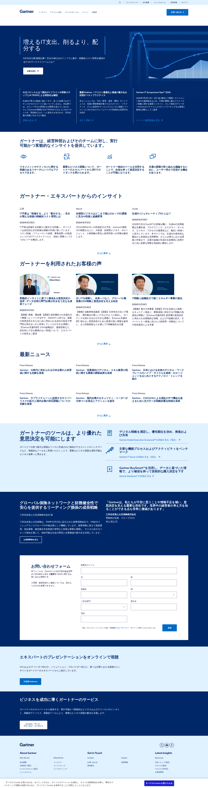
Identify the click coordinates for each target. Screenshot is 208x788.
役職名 (84, 589)
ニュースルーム (160, 2)
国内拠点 (90, 766)
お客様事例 (159, 772)
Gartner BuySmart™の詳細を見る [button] (135, 476)
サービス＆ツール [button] (72, 12)
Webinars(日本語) (161, 769)
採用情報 (173, 2)
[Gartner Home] (27, 11)
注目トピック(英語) (162, 762)
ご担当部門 (86, 601)
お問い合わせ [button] (176, 12)
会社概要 (146, 2)
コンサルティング (60, 769)
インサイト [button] (42, 12)
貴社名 (133, 601)
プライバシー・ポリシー (128, 628)
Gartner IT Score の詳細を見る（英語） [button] (138, 457)
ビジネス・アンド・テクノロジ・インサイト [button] (33, 725)
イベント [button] (85, 12)
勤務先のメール (87, 565)
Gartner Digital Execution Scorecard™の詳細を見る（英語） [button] (148, 440)
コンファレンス (132, 2)
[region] (104, 783)
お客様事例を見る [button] (31, 540)
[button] (184, 2)
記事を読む (31, 71)
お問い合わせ (92, 762)
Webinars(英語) (161, 766)
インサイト (58, 762)
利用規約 (113, 628)
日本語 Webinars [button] (30, 681)
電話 (83, 613)
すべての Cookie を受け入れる (159, 783)
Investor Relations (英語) (29, 769)
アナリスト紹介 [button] (56, 12)
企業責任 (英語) (25, 766)
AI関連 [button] (94, 12)
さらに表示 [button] (102, 253)
